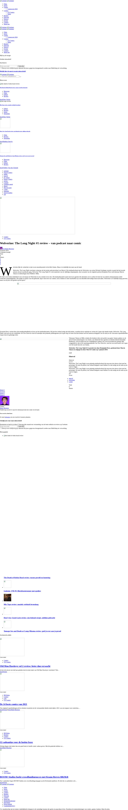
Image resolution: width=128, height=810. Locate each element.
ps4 (5, 194)
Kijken (6, 94)
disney (6, 186)
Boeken (6, 16)
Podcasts (6, 17)
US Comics (10, 12)
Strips (9, 14)
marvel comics (8, 172)
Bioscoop (6, 91)
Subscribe (21, 66)
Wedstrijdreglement (9, 801)
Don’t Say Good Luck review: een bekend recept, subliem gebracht (15, 131)
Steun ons (7, 24)
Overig (6, 21)
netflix (5, 174)
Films (5, 4)
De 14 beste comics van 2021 (13, 704)
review (6, 181)
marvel (6, 176)
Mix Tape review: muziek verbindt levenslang (10, 105)
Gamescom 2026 (12, 9)
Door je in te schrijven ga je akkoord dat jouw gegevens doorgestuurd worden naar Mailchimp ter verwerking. (34, 68)
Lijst (5, 698)
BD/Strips (7, 695)
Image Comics (8, 179)
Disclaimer (7, 802)
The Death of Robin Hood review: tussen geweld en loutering (13, 87)
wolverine (72, 380)
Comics (6, 10)
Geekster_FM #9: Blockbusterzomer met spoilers (22, 591)
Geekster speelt (8, 184)
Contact (6, 22)
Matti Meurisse (4, 408)
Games (6, 7)
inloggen (7, 417)
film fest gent (7, 188)
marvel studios (8, 193)
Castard (6, 182)
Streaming (7, 113)
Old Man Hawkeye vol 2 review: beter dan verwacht (25, 666)
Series (5, 5)
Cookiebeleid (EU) (9, 806)
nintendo (6, 191)
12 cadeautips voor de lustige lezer (16, 742)
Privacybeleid (8, 804)
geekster (6, 171)
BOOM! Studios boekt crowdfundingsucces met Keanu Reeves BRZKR (34, 777)
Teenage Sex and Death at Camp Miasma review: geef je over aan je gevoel (17, 155)
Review (6, 96)
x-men (5, 189)
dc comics (7, 177)
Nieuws (6, 19)
